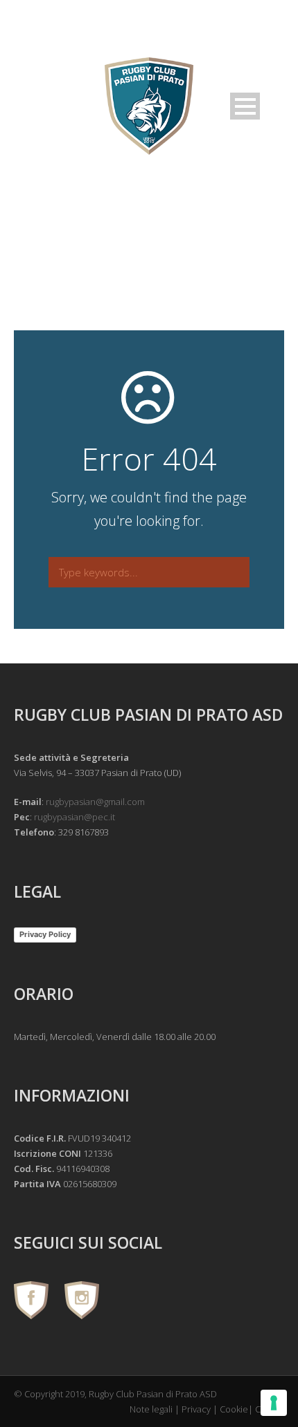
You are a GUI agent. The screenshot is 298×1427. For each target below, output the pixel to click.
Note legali (151, 1409)
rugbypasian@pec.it (74, 817)
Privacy (196, 1409)
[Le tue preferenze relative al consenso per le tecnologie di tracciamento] (274, 1403)
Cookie (234, 1409)
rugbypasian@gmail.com (95, 801)
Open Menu (245, 106)
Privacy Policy (45, 934)
